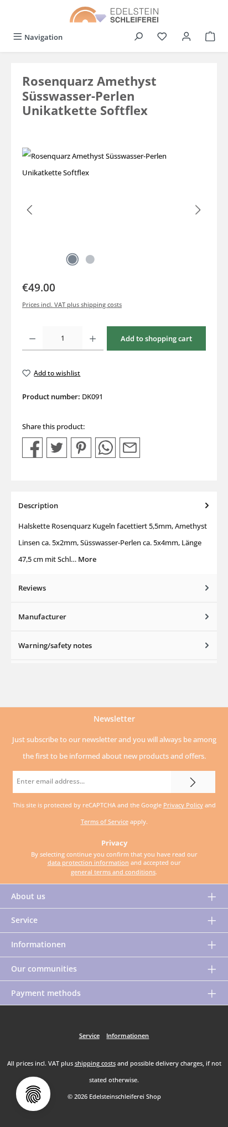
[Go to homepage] (114, 14)
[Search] (138, 37)
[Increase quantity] (92, 338)
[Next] (197, 210)
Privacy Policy (183, 805)
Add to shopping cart (156, 338)
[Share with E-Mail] (129, 447)
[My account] (186, 37)
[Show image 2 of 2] (90, 259)
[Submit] (193, 782)
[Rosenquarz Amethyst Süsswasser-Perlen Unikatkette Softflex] (114, 210)
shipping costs (95, 1063)
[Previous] (30, 210)
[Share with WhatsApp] (105, 447)
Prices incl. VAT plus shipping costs (72, 304)
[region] (114, 210)
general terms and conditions (113, 872)
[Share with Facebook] (32, 447)
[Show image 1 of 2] (72, 259)
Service (24, 920)
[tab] (114, 532)
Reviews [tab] (32, 588)
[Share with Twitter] (56, 447)
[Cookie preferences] (33, 1093)
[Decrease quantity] (32, 338)
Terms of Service (104, 822)
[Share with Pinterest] (81, 447)
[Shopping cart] (210, 37)
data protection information (88, 862)
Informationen (38, 944)
